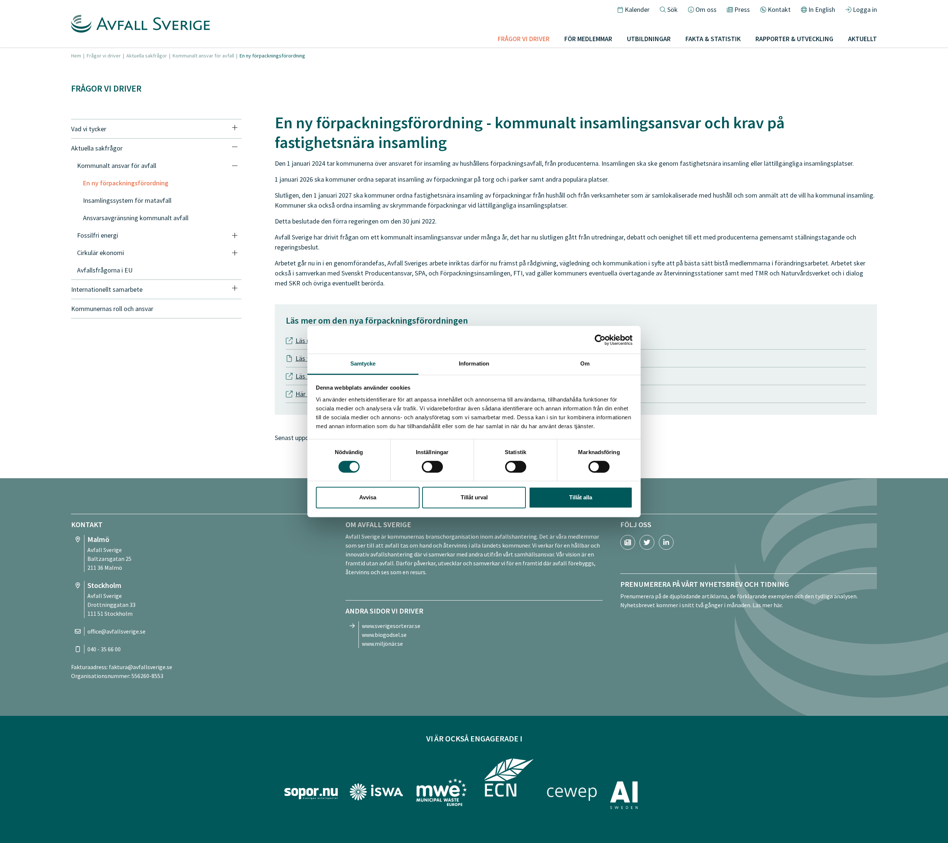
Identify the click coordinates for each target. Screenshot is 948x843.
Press (742, 9)
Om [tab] (585, 363)
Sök (672, 9)
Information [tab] (474, 363)
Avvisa (367, 497)
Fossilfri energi (97, 235)
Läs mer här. (767, 605)
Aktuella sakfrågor (146, 55)
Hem (76, 55)
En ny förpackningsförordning (125, 183)
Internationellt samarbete (107, 289)
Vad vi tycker (88, 129)
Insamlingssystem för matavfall (127, 200)
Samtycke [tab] (363, 363)
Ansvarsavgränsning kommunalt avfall (135, 218)
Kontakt (779, 9)
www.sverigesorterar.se (391, 625)
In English (821, 9)
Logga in (865, 9)
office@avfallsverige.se (116, 631)
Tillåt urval (474, 497)
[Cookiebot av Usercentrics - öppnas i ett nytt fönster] (600, 340)
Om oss (706, 9)
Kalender (637, 9)
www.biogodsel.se (384, 634)
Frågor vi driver (104, 55)
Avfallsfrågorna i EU (105, 270)
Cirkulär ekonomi (100, 252)
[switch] (432, 467)
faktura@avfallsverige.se (140, 667)
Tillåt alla (580, 497)
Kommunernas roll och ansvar (112, 308)
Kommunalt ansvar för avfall (203, 55)
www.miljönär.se (382, 643)
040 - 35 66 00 (104, 649)
